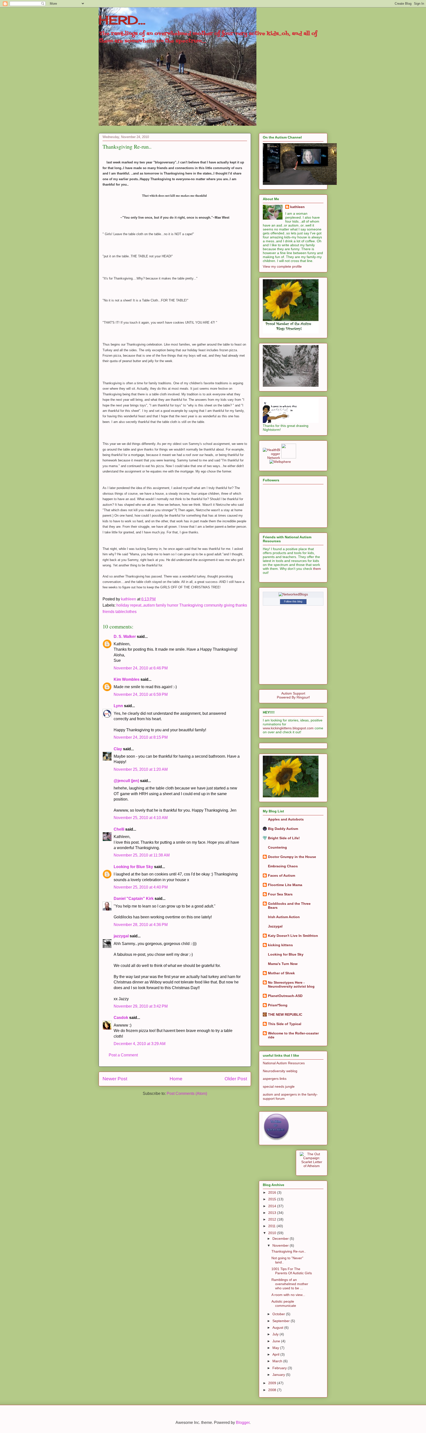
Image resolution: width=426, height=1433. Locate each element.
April (276, 1354)
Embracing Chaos (283, 866)
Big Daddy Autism (283, 829)
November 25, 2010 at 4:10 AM (141, 818)
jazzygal (121, 936)
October (279, 1314)
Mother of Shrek (281, 973)
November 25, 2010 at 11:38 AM (142, 855)
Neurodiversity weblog (280, 1071)
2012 (272, 1219)
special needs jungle (279, 1086)
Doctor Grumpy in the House (292, 857)
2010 (272, 1233)
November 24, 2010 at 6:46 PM (141, 668)
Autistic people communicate (283, 1303)
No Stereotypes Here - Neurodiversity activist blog (291, 984)
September (281, 1321)
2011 (272, 1226)
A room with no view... (288, 1295)
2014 (272, 1206)
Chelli (119, 829)
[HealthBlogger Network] (271, 458)
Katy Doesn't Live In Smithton (293, 936)
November (281, 1245)
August (278, 1327)
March (277, 1361)
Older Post (236, 1078)
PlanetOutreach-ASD (285, 996)
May (276, 1348)
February (280, 1368)
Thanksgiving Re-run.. (288, 1251)
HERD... (122, 20)
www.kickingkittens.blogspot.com (288, 728)
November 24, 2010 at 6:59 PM (141, 694)
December (281, 1239)
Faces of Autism (281, 875)
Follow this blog (293, 601)
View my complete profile (282, 266)
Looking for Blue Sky (133, 867)
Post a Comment (123, 1055)
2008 (272, 1390)
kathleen (297, 207)
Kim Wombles (127, 679)
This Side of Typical (284, 1024)
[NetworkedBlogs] (293, 594)
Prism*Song (277, 1005)
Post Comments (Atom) (187, 1093)
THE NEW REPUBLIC (285, 1014)
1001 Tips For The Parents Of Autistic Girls (291, 1271)
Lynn (118, 706)
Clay (118, 749)
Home (176, 1078)
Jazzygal (275, 926)
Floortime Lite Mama (285, 885)
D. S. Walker (125, 636)
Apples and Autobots (286, 819)
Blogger (242, 1422)
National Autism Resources (284, 1063)
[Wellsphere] (280, 462)
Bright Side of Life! (284, 838)
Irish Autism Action (284, 917)
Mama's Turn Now (283, 964)
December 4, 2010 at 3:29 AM (139, 1044)
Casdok (121, 1017)
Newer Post (115, 1078)
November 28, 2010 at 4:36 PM (141, 925)
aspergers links (274, 1079)
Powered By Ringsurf (293, 697)
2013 (272, 1213)
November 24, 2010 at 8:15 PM (141, 737)
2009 (272, 1383)
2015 (272, 1199)
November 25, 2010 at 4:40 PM (141, 887)
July (276, 1334)
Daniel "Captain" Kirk (134, 898)
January (279, 1375)
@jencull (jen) (126, 781)
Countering (277, 847)
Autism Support (293, 693)
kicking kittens (280, 945)
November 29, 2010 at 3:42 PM (141, 1006)
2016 (272, 1192)
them (317, 569)
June (276, 1341)
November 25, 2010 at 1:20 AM (141, 769)
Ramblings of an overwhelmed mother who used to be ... (289, 1284)
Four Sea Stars (280, 894)
